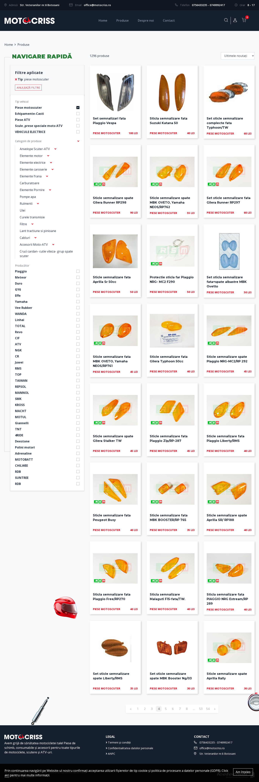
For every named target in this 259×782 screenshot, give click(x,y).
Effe (18, 295)
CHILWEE (21, 465)
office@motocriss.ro (97, 5)
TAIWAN (21, 380)
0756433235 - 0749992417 (208, 5)
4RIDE (19, 435)
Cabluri (25, 238)
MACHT (20, 411)
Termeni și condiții (119, 742)
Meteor (20, 277)
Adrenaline (23, 453)
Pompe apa (28, 197)
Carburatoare (29, 183)
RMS (18, 368)
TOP (18, 374)
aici (7, 775)
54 (208, 709)
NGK (18, 350)
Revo (18, 332)
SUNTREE (21, 478)
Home (103, 20)
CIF (17, 338)
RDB (18, 472)
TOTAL (20, 326)
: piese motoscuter (33, 79)
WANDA (21, 314)
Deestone (22, 441)
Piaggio (21, 271)
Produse (122, 20)
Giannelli (22, 423)
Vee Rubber (23, 308)
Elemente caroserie (33, 169)
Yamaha (21, 302)
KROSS (20, 405)
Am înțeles (243, 772)
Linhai (19, 320)
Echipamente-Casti (29, 114)
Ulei (22, 210)
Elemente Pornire (32, 190)
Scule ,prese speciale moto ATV (38, 126)
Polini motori (25, 447)
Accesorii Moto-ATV (34, 244)
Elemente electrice (33, 162)
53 (200, 709)
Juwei (19, 362)
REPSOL (20, 387)
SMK (18, 399)
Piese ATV (22, 120)
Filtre (23, 224)
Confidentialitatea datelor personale (130, 748)
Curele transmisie (32, 217)
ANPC (111, 753)
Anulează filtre (28, 87)
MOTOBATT (24, 459)
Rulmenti (26, 203)
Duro (18, 283)
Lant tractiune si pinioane (38, 231)
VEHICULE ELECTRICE (30, 132)
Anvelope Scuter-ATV (35, 149)
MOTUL (20, 417)
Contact (169, 20)
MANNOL (22, 393)
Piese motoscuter (28, 107)
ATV (18, 344)
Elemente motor (31, 156)
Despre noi (146, 20)
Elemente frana (31, 176)
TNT (18, 429)
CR (17, 356)
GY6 (18, 289)
